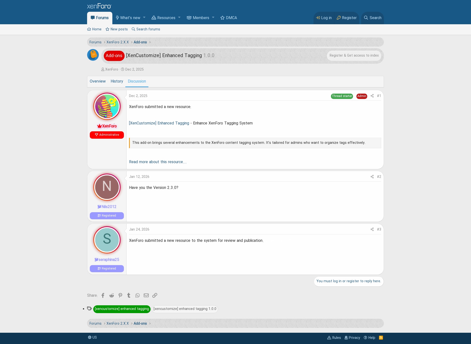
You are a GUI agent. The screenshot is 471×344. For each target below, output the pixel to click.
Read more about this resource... (158, 162)
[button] (144, 18)
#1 (379, 96)
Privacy (354, 338)
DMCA (231, 18)
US (94, 337)
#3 (379, 229)
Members (201, 18)
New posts (119, 29)
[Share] (372, 96)
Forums (102, 18)
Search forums (148, 29)
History (117, 82)
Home (97, 29)
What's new (130, 18)
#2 (379, 177)
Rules (336, 338)
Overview (98, 82)
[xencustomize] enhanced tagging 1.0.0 (185, 309)
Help (371, 338)
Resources (166, 18)
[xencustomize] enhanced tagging (122, 309)
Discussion (137, 82)
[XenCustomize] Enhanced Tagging (159, 123)
